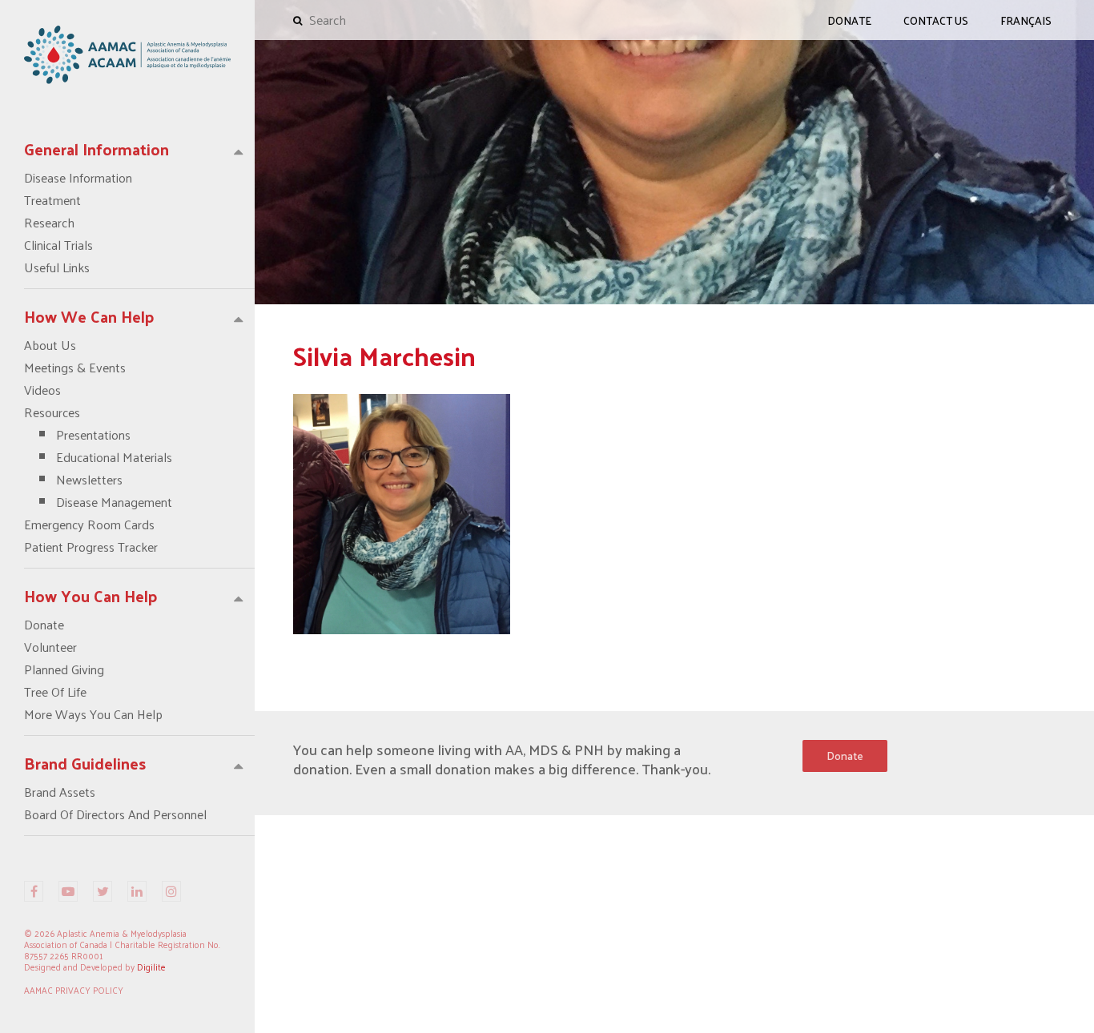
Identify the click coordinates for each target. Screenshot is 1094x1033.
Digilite (151, 967)
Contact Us (935, 20)
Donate (44, 624)
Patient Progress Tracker (91, 547)
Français (1026, 20)
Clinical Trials (58, 245)
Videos (42, 390)
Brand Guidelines (85, 763)
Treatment (52, 200)
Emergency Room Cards (89, 524)
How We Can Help (89, 316)
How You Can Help (91, 596)
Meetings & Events (75, 367)
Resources (98, 457)
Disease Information (78, 178)
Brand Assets (59, 792)
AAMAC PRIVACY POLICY (73, 989)
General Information (96, 149)
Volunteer (50, 647)
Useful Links (57, 267)
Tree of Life (55, 692)
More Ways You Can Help (93, 714)
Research (49, 222)
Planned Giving (64, 669)
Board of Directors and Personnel (115, 814)
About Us (50, 345)
